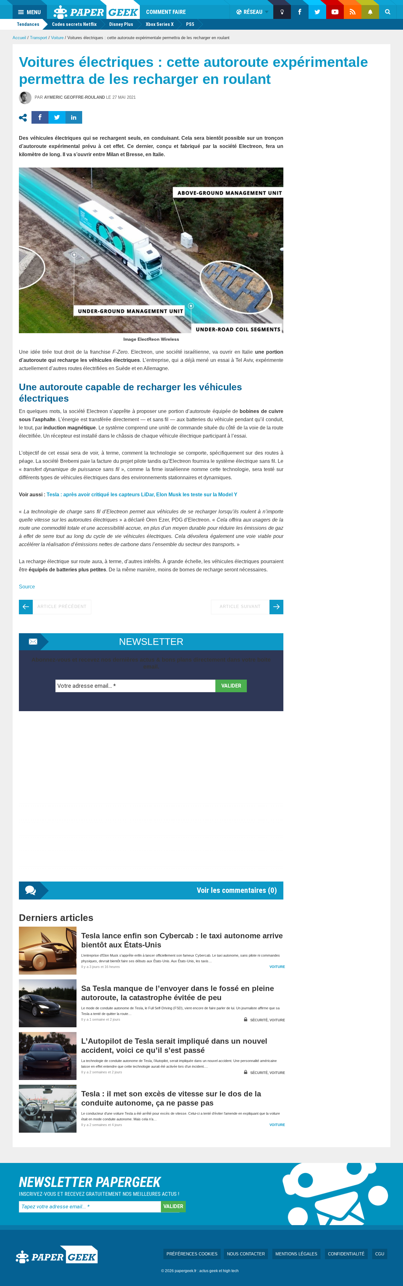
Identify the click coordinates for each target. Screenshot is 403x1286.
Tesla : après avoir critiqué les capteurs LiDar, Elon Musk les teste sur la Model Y (142, 494)
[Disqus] (151, 803)
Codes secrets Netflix (74, 24)
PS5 (190, 24)
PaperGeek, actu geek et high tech (97, 9)
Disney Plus (121, 24)
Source (27, 586)
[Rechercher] (388, 12)
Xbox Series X (159, 24)
